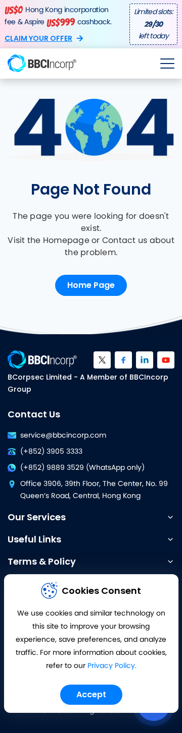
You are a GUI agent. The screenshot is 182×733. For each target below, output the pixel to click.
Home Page (91, 285)
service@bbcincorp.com (63, 435)
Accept (91, 694)
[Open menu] (167, 63)
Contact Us (34, 414)
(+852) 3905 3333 (51, 451)
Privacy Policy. (111, 665)
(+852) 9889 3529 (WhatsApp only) (82, 467)
